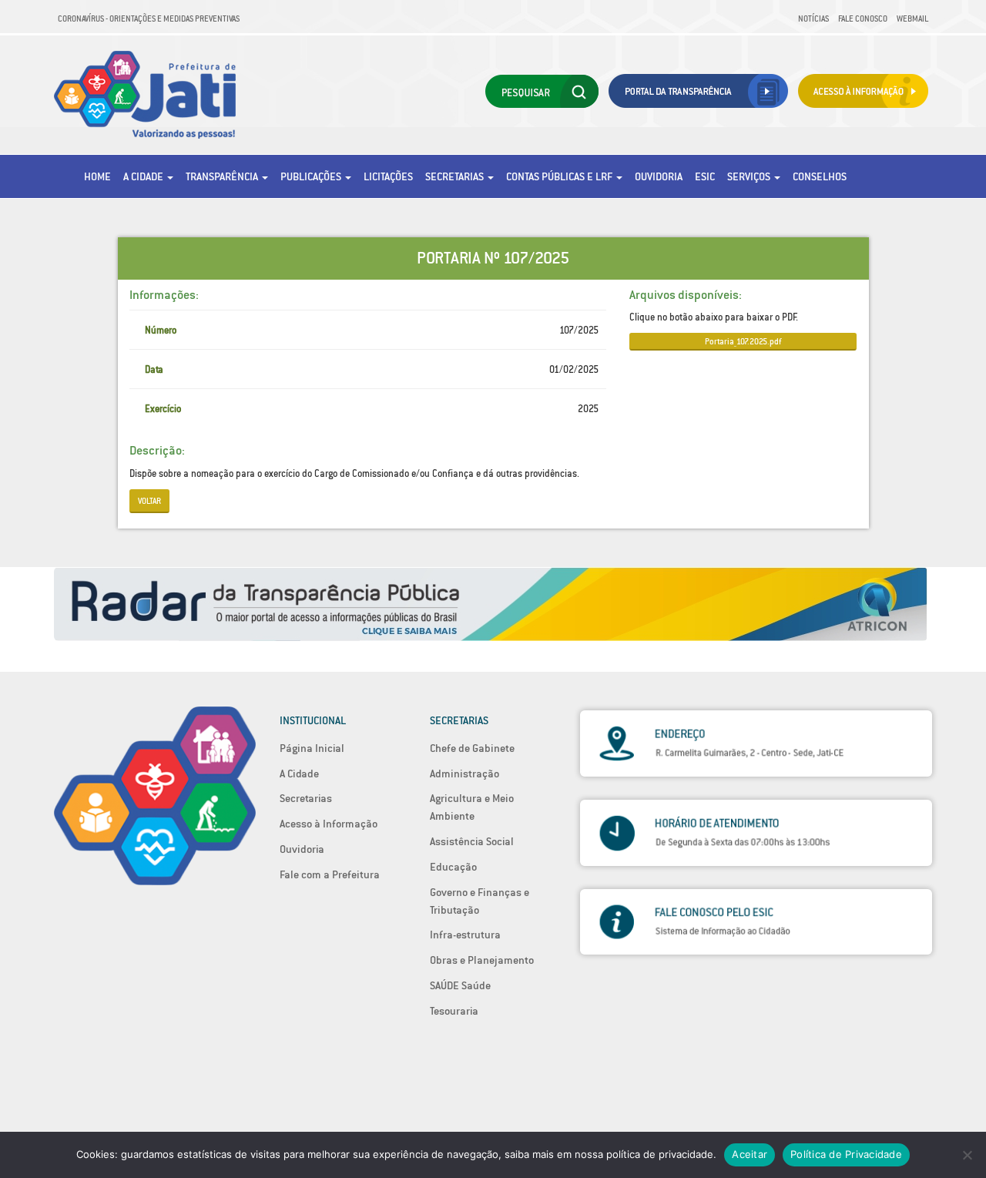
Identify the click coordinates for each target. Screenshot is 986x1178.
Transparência (223, 176)
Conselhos (820, 176)
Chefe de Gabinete (472, 748)
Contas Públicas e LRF (560, 176)
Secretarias (455, 176)
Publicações (312, 176)
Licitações (388, 176)
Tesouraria (454, 1011)
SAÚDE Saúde (460, 985)
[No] (966, 1155)
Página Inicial (312, 748)
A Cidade (144, 176)
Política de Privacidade (846, 1154)
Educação (453, 867)
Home (97, 176)
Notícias (813, 18)
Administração (464, 773)
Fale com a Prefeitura (330, 874)
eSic (705, 176)
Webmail (912, 18)
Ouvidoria (658, 176)
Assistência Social (472, 841)
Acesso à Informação (328, 824)
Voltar (149, 500)
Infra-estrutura (465, 934)
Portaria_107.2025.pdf (743, 341)
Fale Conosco (862, 18)
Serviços (750, 176)
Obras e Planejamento (482, 960)
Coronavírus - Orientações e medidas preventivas (149, 18)
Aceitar (749, 1154)
